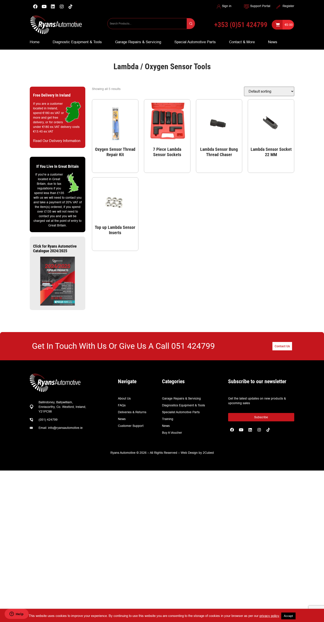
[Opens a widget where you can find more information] (16, 614)
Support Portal (260, 6)
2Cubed (208, 452)
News (272, 42)
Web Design (189, 452)
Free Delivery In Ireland (52, 95)
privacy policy (269, 615)
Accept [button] (288, 616)
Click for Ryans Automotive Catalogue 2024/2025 (55, 248)
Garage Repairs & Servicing (138, 42)
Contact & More (242, 42)
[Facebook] (35, 6)
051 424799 (193, 346)
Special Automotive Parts (195, 42)
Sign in (226, 6)
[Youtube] (44, 6)
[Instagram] (61, 6)
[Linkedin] (52, 6)
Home (34, 42)
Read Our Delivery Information (56, 140)
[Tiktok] (268, 430)
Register (288, 6)
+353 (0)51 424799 (240, 25)
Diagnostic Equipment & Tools (77, 42)
